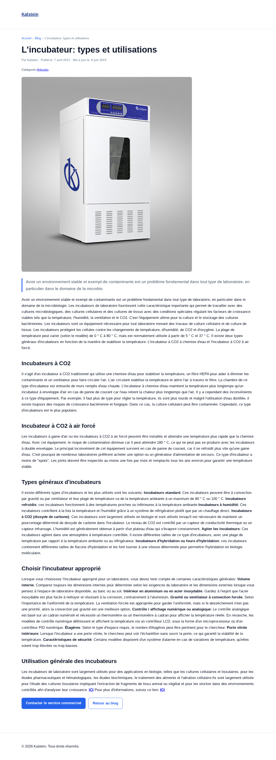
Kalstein (30, 14)
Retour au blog (105, 703)
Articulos (43, 69)
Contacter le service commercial (53, 703)
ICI (91, 690)
